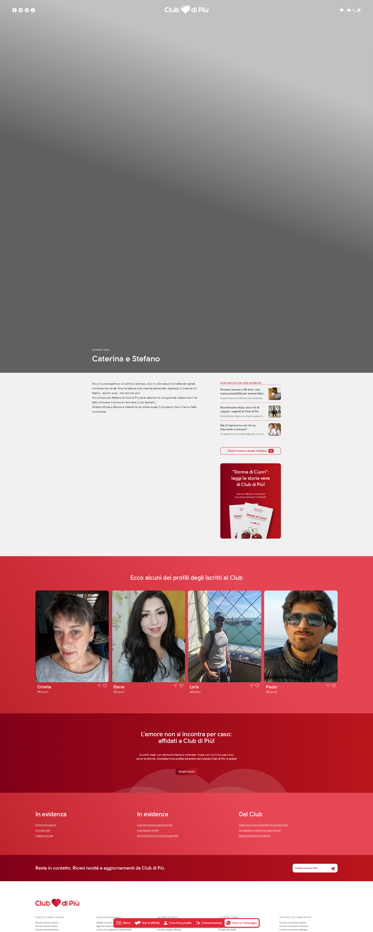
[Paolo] (300, 636)
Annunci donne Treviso (46, 926)
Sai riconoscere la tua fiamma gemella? (157, 835)
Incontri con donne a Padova (293, 926)
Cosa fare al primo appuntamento (155, 825)
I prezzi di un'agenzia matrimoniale (113, 929)
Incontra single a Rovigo (169, 929)
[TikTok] (33, 9)
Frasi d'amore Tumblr (148, 830)
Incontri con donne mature (292, 922)
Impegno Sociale (44, 835)
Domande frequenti (45, 825)
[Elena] (148, 636)
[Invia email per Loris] (251, 686)
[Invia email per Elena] (175, 686)
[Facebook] (14, 9)
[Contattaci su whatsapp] (359, 9)
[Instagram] (27, 9)
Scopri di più (186, 771)
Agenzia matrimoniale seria (110, 926)
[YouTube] (21, 9)
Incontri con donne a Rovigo (293, 929)
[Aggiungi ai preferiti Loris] (257, 686)
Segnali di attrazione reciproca (254, 835)
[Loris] (224, 636)
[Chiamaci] (354, 9)
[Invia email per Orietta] (99, 686)
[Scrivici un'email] (349, 9)
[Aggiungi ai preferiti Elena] (181, 686)
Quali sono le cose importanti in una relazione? (263, 825)
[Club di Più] (186, 9)
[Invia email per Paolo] (328, 686)
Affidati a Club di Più (106, 922)
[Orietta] (72, 636)
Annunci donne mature (46, 922)
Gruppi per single (227, 929)
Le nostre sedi (43, 830)
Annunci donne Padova (46, 929)
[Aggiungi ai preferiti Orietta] (105, 686)
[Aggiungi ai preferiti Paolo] (333, 686)
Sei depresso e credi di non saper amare (260, 830)
